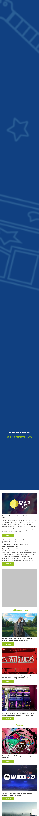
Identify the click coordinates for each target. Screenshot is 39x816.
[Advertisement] (19, 588)
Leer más (8, 535)
